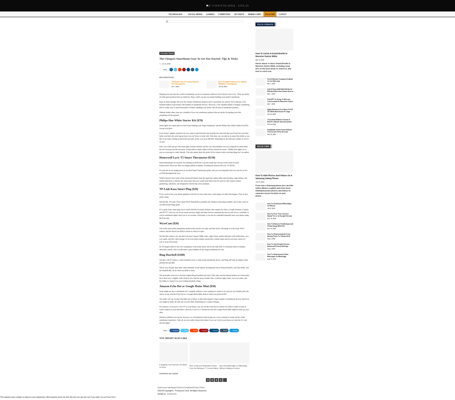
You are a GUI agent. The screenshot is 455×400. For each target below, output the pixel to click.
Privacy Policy (199, 387)
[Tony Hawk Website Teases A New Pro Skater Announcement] (260, 122)
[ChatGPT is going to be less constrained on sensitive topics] (260, 102)
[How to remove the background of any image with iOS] (260, 226)
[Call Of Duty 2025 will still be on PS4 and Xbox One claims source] (260, 92)
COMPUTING (224, 14)
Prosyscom (172, 394)
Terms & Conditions (185, 387)
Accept (103, 397)
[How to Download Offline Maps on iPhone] (260, 206)
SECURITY (239, 14)
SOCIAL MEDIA (195, 14)
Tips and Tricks (167, 53)
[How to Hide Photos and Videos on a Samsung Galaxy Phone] (274, 162)
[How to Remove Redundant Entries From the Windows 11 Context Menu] (204, 352)
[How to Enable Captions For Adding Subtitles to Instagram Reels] (212, 84)
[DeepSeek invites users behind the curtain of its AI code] (260, 132)
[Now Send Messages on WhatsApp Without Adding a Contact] (234, 352)
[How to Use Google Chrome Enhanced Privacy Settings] (260, 247)
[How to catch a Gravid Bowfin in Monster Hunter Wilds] (274, 40)
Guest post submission (167, 387)
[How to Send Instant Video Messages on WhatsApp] (260, 257)
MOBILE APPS (254, 14)
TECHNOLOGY (175, 14)
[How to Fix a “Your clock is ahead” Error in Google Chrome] (260, 216)
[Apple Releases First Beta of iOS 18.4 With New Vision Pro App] (260, 112)
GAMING (210, 14)
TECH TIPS (270, 14)
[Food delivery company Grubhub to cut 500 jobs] (260, 82)
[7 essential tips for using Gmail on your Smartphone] (164, 84)
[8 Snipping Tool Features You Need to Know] (173, 352)
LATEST (282, 14)
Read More (111, 397)
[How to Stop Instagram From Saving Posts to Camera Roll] (260, 237)
